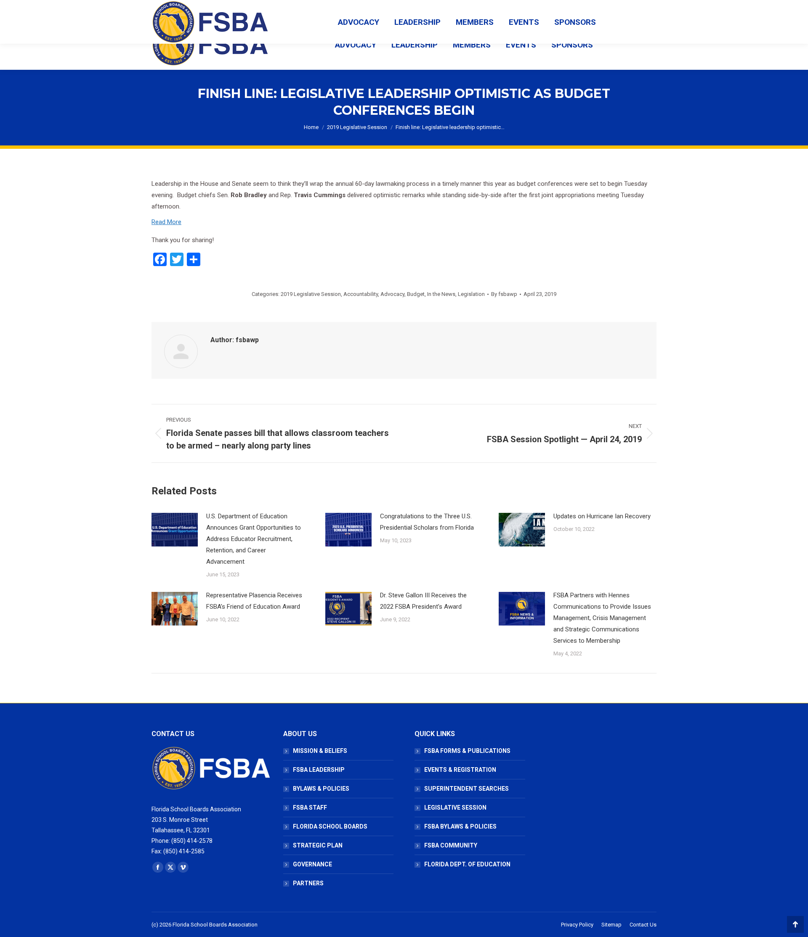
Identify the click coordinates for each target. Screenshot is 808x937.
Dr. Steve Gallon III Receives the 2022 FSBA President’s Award (423, 600)
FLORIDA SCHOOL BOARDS (330, 826)
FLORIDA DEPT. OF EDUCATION (467, 864)
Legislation (471, 294)
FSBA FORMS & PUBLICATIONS (467, 750)
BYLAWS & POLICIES (321, 788)
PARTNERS (308, 883)
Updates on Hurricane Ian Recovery (602, 516)
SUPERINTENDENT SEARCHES (466, 788)
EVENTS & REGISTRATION (460, 769)
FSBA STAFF (310, 807)
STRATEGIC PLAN (318, 845)
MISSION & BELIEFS (320, 750)
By (504, 294)
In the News (441, 294)
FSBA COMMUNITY (450, 845)
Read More (166, 222)
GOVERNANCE (312, 864)
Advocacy (392, 294)
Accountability (360, 294)
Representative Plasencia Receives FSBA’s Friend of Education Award (254, 600)
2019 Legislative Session (311, 294)
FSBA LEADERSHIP (319, 769)
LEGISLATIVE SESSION (455, 807)
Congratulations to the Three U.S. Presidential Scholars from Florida (427, 521)
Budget (416, 294)
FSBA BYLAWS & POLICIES (460, 826)
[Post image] (175, 529)
